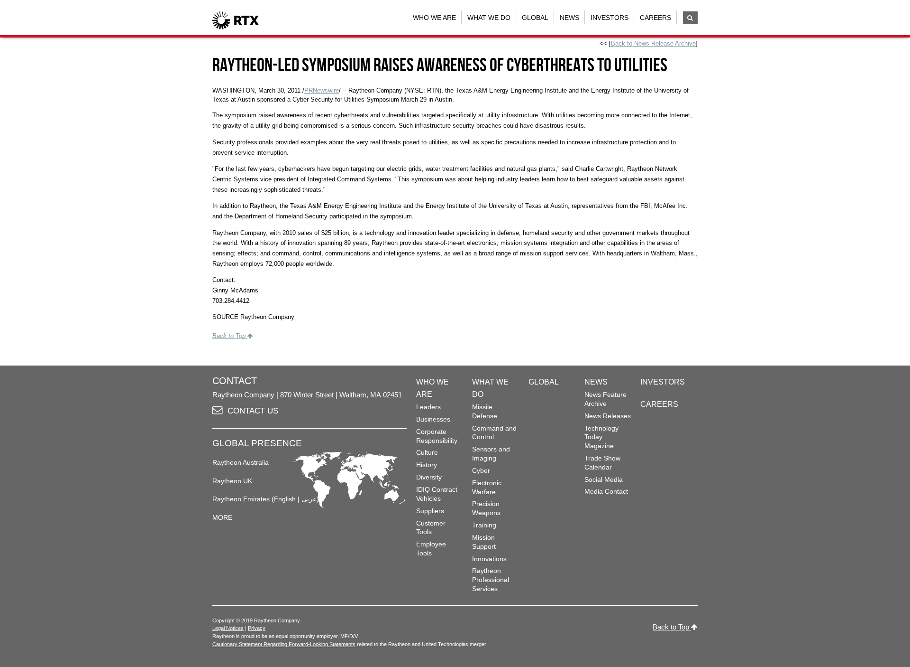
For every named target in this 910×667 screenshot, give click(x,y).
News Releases (607, 416)
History (426, 465)
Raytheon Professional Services (490, 579)
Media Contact (606, 491)
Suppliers (430, 511)
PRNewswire (321, 90)
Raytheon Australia (240, 462)
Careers (655, 17)
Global (535, 17)
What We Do (488, 17)
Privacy (256, 628)
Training (484, 525)
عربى (309, 499)
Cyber (481, 470)
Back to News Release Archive (653, 43)
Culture (427, 452)
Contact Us (253, 410)
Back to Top (229, 335)
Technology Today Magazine (601, 437)
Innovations (489, 559)
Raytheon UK (232, 481)
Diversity (429, 477)
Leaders (428, 407)
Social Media (603, 479)
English (285, 499)
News (569, 17)
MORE (222, 517)
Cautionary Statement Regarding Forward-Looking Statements (283, 644)
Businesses (433, 419)
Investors (609, 17)
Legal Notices (228, 628)
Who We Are (434, 17)
